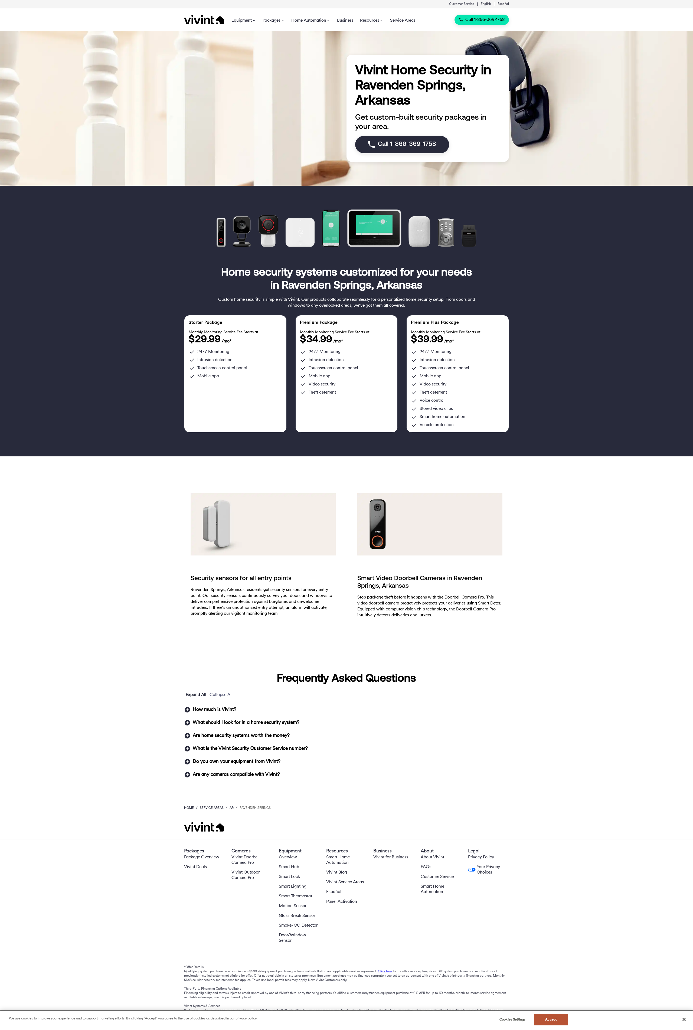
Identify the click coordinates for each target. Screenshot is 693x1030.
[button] (346, 710)
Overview (288, 857)
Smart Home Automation (338, 860)
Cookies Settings (512, 1019)
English (486, 4)
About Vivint (432, 857)
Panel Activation (341, 902)
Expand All (196, 695)
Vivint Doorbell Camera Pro (245, 860)
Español (503, 4)
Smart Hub (289, 867)
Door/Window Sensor (292, 938)
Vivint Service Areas (345, 882)
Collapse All (221, 695)
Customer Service (461, 4)
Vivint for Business (390, 857)
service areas (212, 808)
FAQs (426, 867)
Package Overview (201, 857)
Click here (385, 971)
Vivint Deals (195, 867)
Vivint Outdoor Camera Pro (245, 875)
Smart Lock (289, 877)
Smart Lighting (292, 886)
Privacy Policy (481, 857)
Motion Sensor (292, 906)
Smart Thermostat (295, 896)
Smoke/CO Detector (298, 925)
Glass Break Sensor (297, 916)
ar (232, 808)
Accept (551, 1019)
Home (189, 808)
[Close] (684, 1019)
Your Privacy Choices (488, 870)
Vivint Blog (336, 872)
